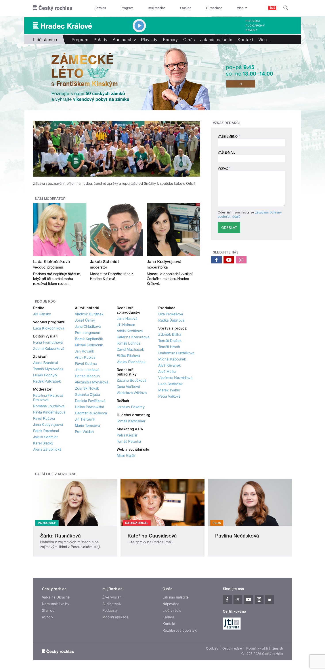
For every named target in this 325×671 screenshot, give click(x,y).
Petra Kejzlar (127, 435)
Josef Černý (85, 320)
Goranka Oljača (87, 395)
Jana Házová (127, 318)
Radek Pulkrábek (47, 381)
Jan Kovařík (84, 351)
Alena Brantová (45, 363)
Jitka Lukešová (87, 370)
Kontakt (245, 39)
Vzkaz (224, 168)
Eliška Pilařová (128, 356)
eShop (47, 617)
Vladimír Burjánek (89, 314)
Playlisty (149, 39)
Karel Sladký (43, 443)
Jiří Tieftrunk (85, 419)
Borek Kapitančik (89, 339)
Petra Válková (169, 396)
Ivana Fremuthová (48, 342)
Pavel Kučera (44, 418)
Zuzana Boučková (131, 380)
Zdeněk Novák (87, 388)
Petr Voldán (84, 432)
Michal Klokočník (89, 345)
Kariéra (168, 617)
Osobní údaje (232, 648)
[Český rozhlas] (52, 8)
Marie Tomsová (87, 425)
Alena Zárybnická (47, 449)
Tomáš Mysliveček (48, 369)
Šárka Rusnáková (60, 536)
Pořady (100, 39)
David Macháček (130, 349)
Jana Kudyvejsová (164, 261)
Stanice (185, 8)
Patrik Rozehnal (46, 431)
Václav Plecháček (131, 362)
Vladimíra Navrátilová (175, 378)
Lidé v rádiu (172, 610)
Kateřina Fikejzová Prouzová (48, 397)
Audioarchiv (255, 25)
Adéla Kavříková (130, 331)
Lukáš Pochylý (45, 375)
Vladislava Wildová (132, 393)
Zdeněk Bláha (169, 334)
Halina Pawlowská (89, 407)
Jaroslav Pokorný (131, 407)
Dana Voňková (128, 387)
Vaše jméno (229, 136)
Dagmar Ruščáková (91, 413)
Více (264, 39)
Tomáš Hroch (169, 347)
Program (127, 8)
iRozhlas (100, 8)
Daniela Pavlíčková (90, 401)
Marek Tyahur (169, 390)
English (277, 648)
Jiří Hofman (126, 325)
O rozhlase (214, 8)
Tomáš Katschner (131, 421)
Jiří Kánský (42, 314)
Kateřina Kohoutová (133, 337)
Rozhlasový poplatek (179, 630)
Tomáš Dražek (170, 341)
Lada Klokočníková (51, 261)
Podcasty (110, 610)
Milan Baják (126, 456)
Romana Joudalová (49, 406)
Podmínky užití (257, 648)
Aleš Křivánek (169, 365)
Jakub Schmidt (104, 261)
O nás (189, 39)
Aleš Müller (167, 372)
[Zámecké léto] (162, 77)
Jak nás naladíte (216, 39)
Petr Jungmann (87, 333)
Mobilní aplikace (115, 617)
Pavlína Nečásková (237, 536)
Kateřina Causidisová (152, 536)
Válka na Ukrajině (56, 597)
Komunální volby (55, 604)
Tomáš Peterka (129, 441)
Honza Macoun (87, 376)
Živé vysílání (112, 597)
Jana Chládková (88, 326)
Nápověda (170, 604)
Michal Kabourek (172, 359)
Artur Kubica (85, 357)
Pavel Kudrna (86, 364)
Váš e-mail (226, 152)
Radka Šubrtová (171, 320)
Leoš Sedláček (170, 384)
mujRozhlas (156, 8)
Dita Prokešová (170, 314)
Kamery (251, 30)
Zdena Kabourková (48, 349)
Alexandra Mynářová (91, 382)
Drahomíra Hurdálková (176, 353)
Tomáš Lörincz (129, 343)
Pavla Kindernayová (49, 412)
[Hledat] (286, 8)
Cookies (212, 648)
